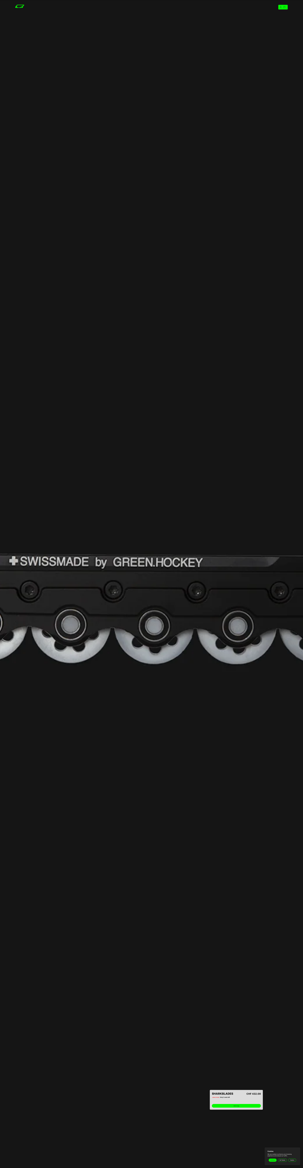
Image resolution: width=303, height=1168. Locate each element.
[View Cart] (284, 7)
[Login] (280, 7)
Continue (272, 1160)
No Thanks (282, 1160)
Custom (292, 1160)
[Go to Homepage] (21, 6)
